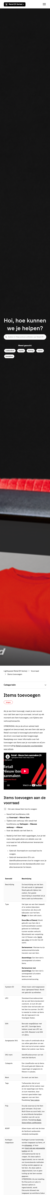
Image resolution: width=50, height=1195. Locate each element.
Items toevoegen (14, 674)
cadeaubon (10, 350)
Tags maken (34, 1100)
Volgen (8, 702)
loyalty (21, 350)
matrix (40, 350)
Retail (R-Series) (15, 4)
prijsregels (28, 1145)
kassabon (9, 356)
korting (30, 350)
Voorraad (35, 671)
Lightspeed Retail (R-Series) (15, 671)
